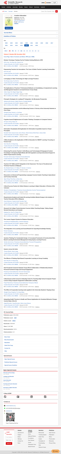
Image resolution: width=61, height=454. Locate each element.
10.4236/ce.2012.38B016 (12, 171)
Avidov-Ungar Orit (8, 92)
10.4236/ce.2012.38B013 (12, 204)
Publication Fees (32, 444)
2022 (26, 43)
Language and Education (8, 376)
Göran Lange (15, 251)
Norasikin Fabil (7, 132)
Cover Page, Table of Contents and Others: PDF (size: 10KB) (19, 56)
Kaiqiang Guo (7, 212)
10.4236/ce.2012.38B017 (12, 160)
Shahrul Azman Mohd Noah (32, 132)
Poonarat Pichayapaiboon (35, 242)
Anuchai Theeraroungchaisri (38, 190)
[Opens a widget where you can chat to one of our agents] (55, 451)
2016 (6, 45)
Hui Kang (19, 112)
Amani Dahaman (8, 201)
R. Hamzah (22, 167)
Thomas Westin (7, 251)
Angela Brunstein (8, 303)
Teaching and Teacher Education (10, 383)
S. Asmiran (28, 167)
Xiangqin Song (7, 292)
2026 (6, 43)
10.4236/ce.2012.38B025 (12, 84)
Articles (9, 7)
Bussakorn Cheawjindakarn (10, 190)
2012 (26, 45)
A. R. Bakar (17, 167)
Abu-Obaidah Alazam (9, 167)
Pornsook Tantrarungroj (9, 156)
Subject (19, 434)
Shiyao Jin (14, 121)
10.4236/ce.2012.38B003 (12, 286)
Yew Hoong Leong (8, 81)
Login (54, 2)
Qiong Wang (21, 292)
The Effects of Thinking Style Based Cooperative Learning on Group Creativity (26, 258)
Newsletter (7, 342)
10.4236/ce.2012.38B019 (12, 136)
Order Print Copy (8, 345)
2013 (21, 45)
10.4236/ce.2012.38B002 (12, 295)
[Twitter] (5, 396)
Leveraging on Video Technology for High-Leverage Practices (21, 78)
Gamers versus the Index (11, 249)
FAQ (5, 351)
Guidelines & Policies (10, 36)
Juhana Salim (42, 132)
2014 (16, 45)
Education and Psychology (9, 372)
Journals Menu (8, 32)
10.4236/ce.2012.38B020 (12, 125)
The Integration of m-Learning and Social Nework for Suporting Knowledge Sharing (27, 228)
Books (21, 7)
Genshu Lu (14, 112)
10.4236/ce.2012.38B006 (12, 255)
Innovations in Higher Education (10, 387)
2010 (36, 45)
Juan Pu (13, 212)
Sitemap (20, 438)
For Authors (31, 438)
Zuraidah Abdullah (27, 101)
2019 (42, 43)
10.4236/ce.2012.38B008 (12, 245)
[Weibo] (45, 396)
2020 (36, 43)
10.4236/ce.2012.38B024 (12, 95)
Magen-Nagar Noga (17, 92)
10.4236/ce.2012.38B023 (12, 105)
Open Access (52, 432)
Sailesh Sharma (19, 101)
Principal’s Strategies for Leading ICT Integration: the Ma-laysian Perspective (25, 99)
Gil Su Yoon (6, 62)
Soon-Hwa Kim (7, 143)
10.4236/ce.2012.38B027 (12, 66)
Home (3, 7)
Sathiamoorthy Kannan (9, 101)
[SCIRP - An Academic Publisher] (13, 2)
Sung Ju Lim (20, 62)
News (26, 7)
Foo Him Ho (16, 81)
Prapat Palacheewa (8, 282)
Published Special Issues (10, 362)
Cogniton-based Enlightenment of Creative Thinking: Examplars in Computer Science (28, 119)
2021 (31, 43)
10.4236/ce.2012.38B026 (12, 75)
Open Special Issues (9, 359)
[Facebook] (18, 396)
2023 (21, 43)
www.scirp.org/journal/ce (19, 20)
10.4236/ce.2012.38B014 (12, 193)
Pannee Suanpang (8, 230)
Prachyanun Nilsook (33, 282)
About (31, 7)
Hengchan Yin (14, 292)
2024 (16, 43)
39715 (13, 320)
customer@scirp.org (10, 405)
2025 (11, 43)
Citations (16, 23)
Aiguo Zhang (7, 179)
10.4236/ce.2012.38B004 (12, 275)
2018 (47, 43)
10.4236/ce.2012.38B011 (12, 225)
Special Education (7, 380)
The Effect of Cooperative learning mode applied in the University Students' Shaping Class (29, 290)
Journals (15, 7)
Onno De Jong (7, 71)
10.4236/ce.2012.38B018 (12, 147)
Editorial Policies (32, 436)
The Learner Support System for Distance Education (18, 219)
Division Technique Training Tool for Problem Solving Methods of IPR (23, 60)
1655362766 (9, 411)
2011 (31, 45)
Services (36, 7)
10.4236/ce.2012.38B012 (12, 216)
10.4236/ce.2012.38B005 (12, 264)
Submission (9, 28)
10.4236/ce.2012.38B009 (12, 234)
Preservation (52, 438)
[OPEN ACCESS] (46, 2)
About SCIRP (30, 431)
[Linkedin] (31, 396)
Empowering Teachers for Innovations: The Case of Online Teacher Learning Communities (29, 69)
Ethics (29, 434)
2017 (52, 43)
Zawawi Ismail (14, 132)
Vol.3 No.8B (16, 64)
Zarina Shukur (22, 132)
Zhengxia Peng (7, 112)
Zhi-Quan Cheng (8, 121)
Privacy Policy (52, 443)
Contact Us (7, 348)
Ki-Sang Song (14, 143)
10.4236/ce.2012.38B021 (12, 116)
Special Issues (31, 446)
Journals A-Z (21, 432)
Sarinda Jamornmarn (9, 242)
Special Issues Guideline (10, 365)
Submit (43, 7)
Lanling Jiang (19, 179)
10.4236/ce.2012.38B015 (12, 182)
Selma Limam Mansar (25, 303)
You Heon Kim (13, 62)
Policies (51, 430)
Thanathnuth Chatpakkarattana (11, 221)
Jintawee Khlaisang (23, 221)
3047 (15, 317)
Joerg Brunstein (16, 303)
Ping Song (12, 179)
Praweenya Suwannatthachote (22, 156)
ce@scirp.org (21, 22)
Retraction (51, 441)
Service (41, 430)
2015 (11, 45)
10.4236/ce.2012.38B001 (12, 307)
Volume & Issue (42, 447)
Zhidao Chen (18, 212)
